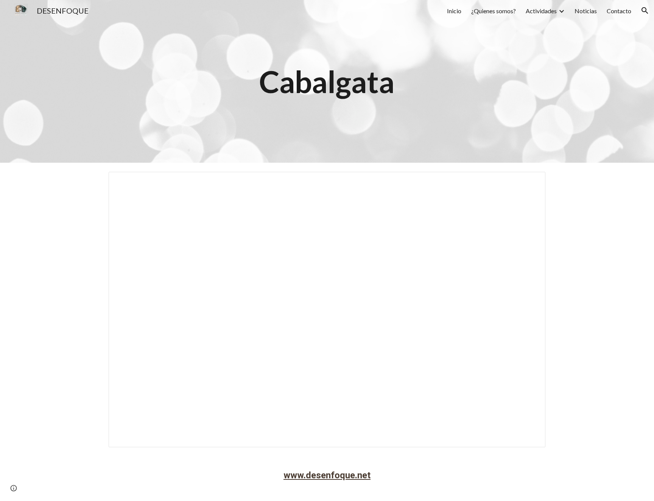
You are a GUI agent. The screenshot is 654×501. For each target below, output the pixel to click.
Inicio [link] (454, 10)
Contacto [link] (619, 10)
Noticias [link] (586, 10)
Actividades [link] (541, 10)
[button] (645, 11)
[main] (327, 81)
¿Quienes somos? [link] (493, 10)
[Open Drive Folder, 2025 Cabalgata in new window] (531, 181)
